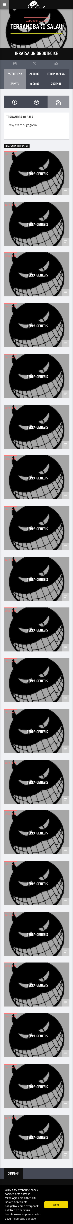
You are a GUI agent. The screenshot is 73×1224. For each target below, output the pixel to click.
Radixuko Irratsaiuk (36, 20)
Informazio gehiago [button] (24, 1218)
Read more (13, 134)
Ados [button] (56, 1204)
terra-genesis (37, 174)
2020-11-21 (10, 154)
